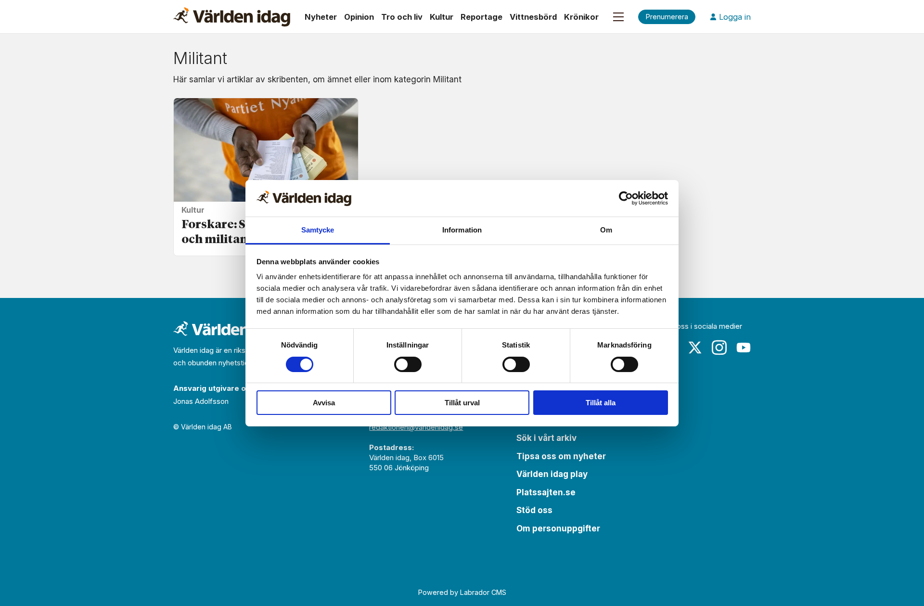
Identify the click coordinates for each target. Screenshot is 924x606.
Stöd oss (534, 510)
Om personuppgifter (558, 528)
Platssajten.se (546, 492)
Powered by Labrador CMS (462, 592)
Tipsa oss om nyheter (561, 456)
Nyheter (321, 17)
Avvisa (324, 403)
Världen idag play (552, 474)
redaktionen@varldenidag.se (416, 427)
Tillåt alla (601, 403)
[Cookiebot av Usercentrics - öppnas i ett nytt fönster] (626, 198)
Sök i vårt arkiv (546, 438)
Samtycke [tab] (317, 230)
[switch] (408, 364)
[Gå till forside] (231, 17)
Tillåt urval (462, 403)
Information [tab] (462, 230)
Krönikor (581, 17)
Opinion (359, 17)
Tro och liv (402, 17)
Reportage (481, 17)
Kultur (441, 17)
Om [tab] (606, 230)
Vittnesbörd (533, 17)
